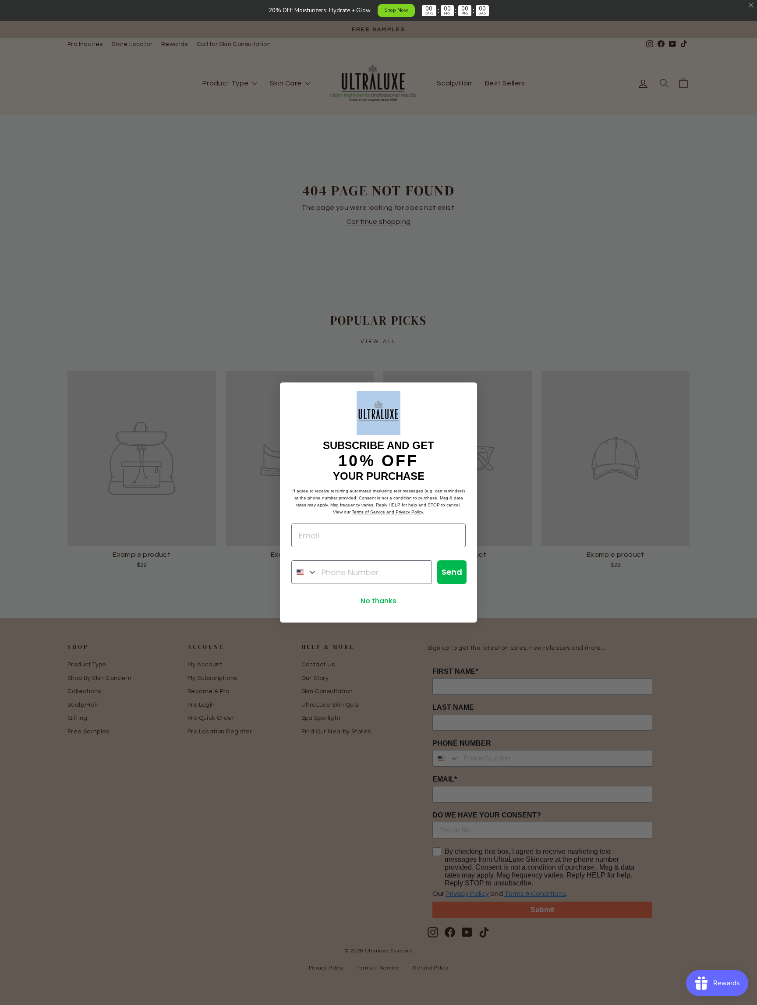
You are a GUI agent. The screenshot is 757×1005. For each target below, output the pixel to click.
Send (452, 571)
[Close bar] (751, 5)
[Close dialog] (466, 393)
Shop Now (396, 10)
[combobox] (304, 572)
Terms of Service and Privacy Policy (387, 512)
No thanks (378, 601)
